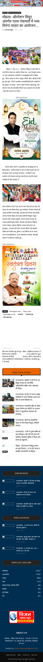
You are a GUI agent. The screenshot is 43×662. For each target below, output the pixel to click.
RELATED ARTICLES (21, 371)
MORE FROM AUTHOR (21, 373)
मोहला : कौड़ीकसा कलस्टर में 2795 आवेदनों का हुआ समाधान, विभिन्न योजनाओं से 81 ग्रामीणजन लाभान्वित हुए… (31, 355)
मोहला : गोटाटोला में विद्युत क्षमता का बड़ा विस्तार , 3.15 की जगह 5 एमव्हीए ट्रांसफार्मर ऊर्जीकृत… (28, 448)
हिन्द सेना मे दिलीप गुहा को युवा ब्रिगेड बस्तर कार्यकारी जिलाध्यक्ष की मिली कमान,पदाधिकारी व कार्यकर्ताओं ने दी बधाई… (12, 356)
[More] (25, 38)
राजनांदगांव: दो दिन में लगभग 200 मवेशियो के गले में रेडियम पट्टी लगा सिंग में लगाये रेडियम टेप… (28, 397)
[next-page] (7, 457)
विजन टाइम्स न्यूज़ (7, 317)
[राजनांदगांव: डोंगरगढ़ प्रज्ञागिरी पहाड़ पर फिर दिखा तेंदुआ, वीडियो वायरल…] (8, 423)
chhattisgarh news (15, 311)
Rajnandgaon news (9, 314)
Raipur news (27, 311)
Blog (19, 655)
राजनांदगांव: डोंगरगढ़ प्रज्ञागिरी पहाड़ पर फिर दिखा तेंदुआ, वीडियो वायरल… (27, 423)
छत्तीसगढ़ (5, 13)
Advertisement (11, 655)
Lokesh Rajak (9, 30)
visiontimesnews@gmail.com (26, 648)
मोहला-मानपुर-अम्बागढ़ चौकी (14, 13)
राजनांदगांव (20, 314)
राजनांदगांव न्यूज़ (29, 314)
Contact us (26, 655)
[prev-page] (3, 457)
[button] (4, 3)
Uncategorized (6, 400)
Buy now (34, 655)
